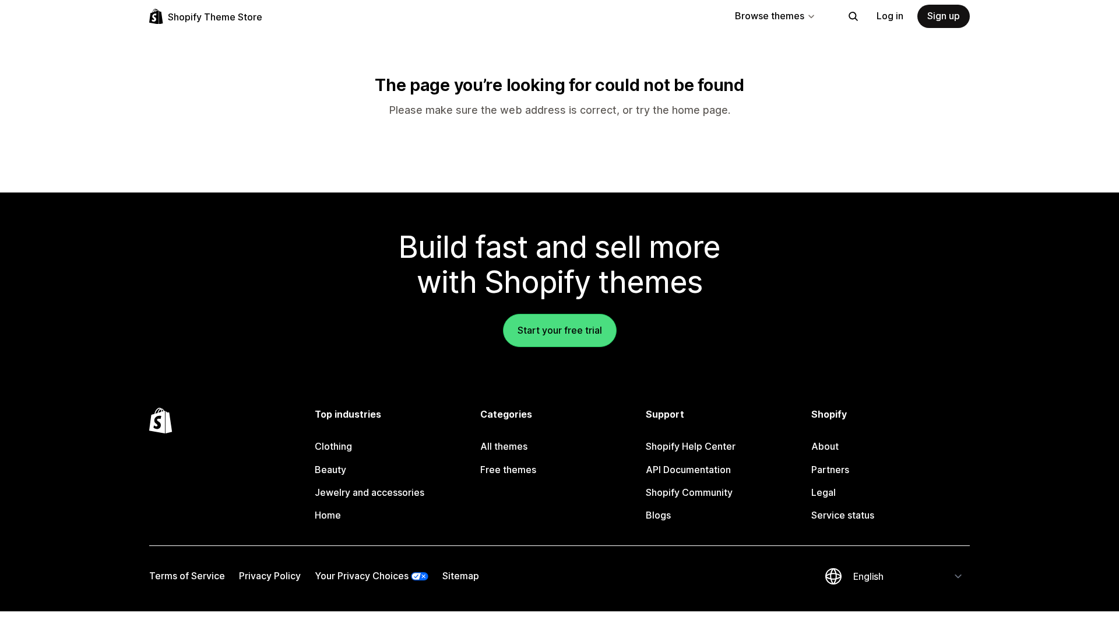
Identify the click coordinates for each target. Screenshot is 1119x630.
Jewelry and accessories (369, 492)
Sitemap (460, 576)
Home (328, 515)
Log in (890, 16)
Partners (830, 469)
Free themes (508, 469)
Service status (842, 515)
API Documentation (688, 469)
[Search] (853, 16)
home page (700, 110)
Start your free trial (560, 330)
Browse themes (769, 16)
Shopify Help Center (691, 446)
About (825, 446)
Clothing (333, 446)
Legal (823, 492)
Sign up (943, 16)
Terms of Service (187, 576)
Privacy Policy (270, 576)
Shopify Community (689, 492)
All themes (503, 446)
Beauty (330, 469)
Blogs (658, 515)
